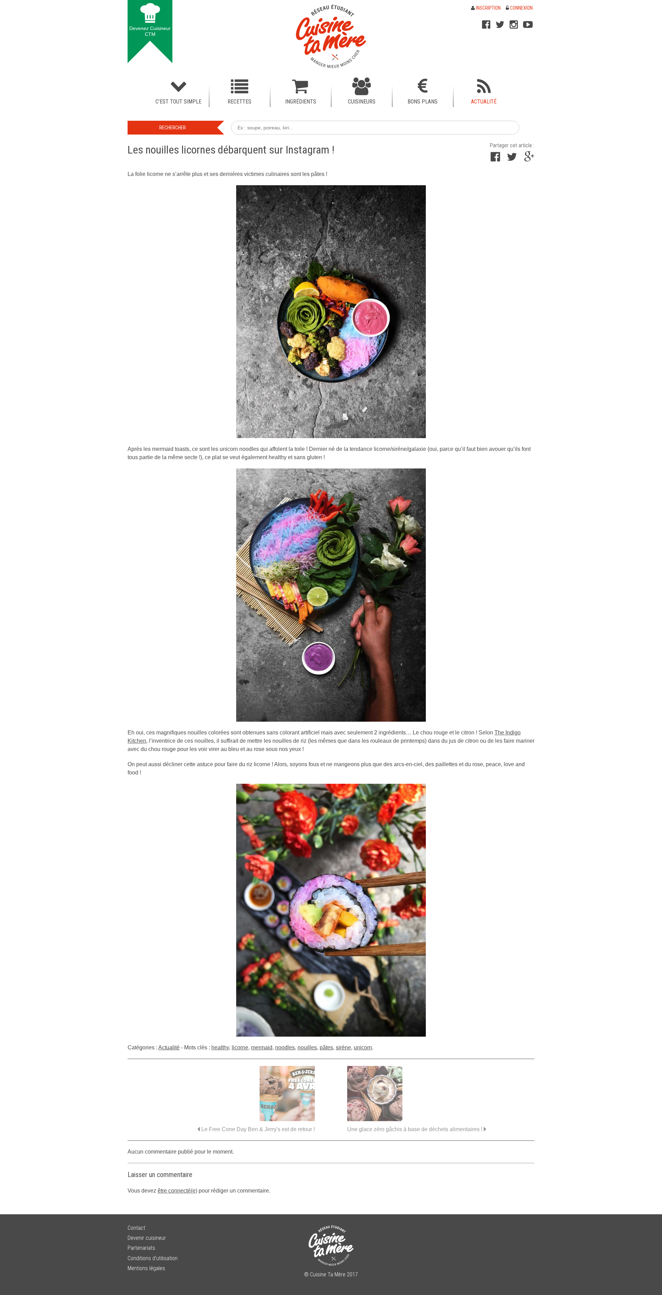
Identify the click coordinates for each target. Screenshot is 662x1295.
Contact (136, 1228)
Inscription (488, 8)
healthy (220, 1047)
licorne (240, 1047)
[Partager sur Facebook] (495, 159)
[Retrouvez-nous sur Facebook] (486, 24)
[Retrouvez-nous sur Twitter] (500, 24)
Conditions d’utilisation (153, 1258)
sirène (343, 1047)
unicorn (363, 1047)
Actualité (169, 1047)
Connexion (521, 8)
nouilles (307, 1047)
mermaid (261, 1047)
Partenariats (141, 1248)
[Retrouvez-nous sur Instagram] (514, 24)
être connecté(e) (177, 1191)
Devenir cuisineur (147, 1238)
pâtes (326, 1047)
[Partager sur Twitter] (512, 159)
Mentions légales (146, 1268)
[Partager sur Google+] (529, 159)
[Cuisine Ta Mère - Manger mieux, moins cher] (331, 36)
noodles (285, 1047)
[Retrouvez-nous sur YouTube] (527, 24)
